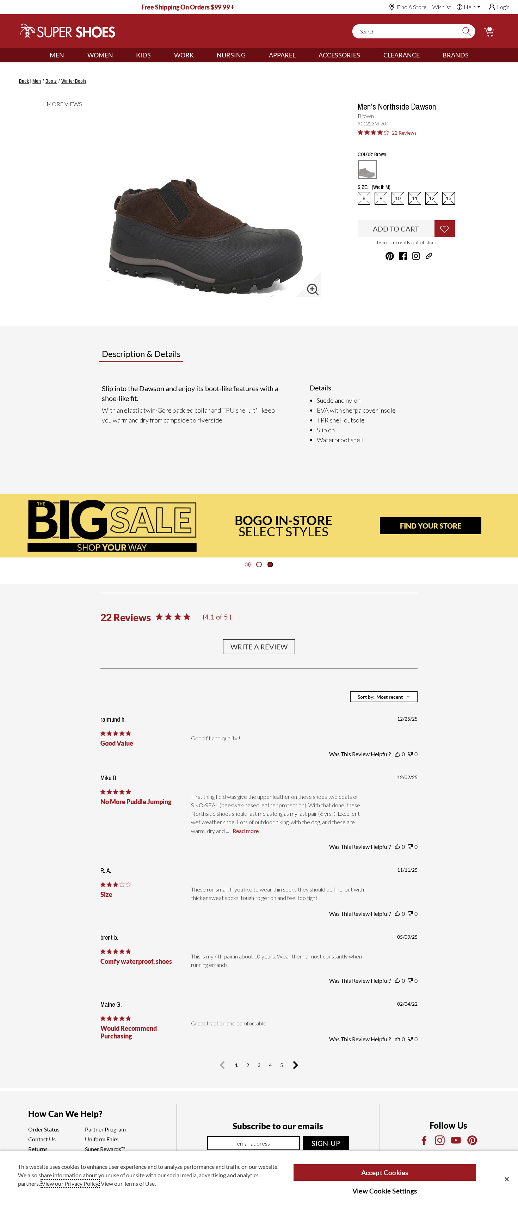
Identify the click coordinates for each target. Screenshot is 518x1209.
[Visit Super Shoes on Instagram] (416, 256)
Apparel (282, 55)
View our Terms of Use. (128, 1183)
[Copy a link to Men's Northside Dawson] (429, 256)
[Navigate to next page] (296, 1065)
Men (57, 55)
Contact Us (42, 1139)
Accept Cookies (384, 1172)
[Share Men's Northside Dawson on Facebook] (402, 256)
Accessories (339, 55)
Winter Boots (73, 81)
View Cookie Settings (384, 1191)
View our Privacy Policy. (70, 1183)
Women (100, 55)
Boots (51, 81)
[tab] (164, 356)
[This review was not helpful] (410, 754)
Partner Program (105, 1129)
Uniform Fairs (101, 1139)
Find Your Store (430, 526)
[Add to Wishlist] (444, 228)
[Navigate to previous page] (222, 1065)
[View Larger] (312, 289)
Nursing (231, 55)
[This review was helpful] (397, 754)
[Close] (506, 1179)
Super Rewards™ (105, 1149)
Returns (38, 1149)
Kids (143, 55)
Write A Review (259, 646)
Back (24, 81)
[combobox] (384, 696)
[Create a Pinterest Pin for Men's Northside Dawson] (389, 256)
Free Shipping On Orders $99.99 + (187, 7)
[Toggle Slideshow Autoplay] (248, 564)
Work (184, 55)
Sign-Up (326, 1143)
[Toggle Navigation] (69, 55)
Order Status (44, 1129)
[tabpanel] (260, 414)
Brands (456, 55)
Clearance (401, 55)
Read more (246, 830)
